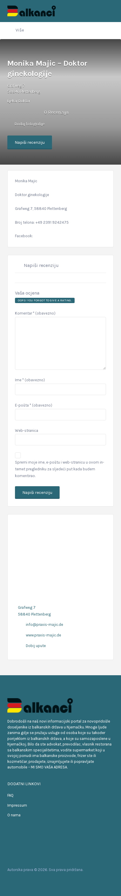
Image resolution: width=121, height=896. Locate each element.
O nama (14, 815)
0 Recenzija (56, 112)
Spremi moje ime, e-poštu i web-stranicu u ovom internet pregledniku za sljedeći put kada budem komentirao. (59, 469)
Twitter (22, 881)
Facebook (13, 881)
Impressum (17, 805)
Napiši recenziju (30, 142)
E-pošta (33, 405)
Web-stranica (26, 430)
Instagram (32, 881)
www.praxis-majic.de (43, 635)
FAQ (10, 795)
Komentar (35, 313)
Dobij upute (36, 645)
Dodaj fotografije (29, 124)
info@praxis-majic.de (44, 624)
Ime (30, 380)
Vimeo (41, 881)
